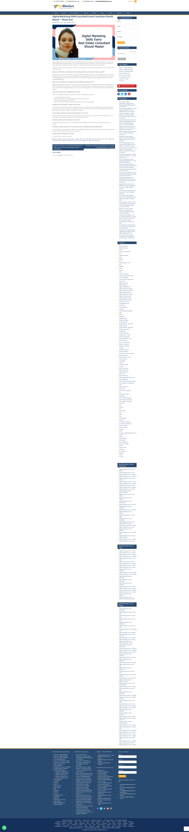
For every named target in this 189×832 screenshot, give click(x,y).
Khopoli (58, 824)
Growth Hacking (123, 340)
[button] (4, 827)
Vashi (103, 821)
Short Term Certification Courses (62, 760)
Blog (55, 139)
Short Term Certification (125, 75)
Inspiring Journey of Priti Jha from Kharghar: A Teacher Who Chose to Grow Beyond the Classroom (127, 128)
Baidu (120, 257)
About (102, 13)
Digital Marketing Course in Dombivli (128, 556)
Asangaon (131, 823)
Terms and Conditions (67, 820)
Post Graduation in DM (124, 77)
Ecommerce (122, 305)
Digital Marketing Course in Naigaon (127, 695)
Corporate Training (123, 79)
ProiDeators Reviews (61, 139)
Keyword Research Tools (125, 357)
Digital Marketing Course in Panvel (127, 504)
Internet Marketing (123, 351)
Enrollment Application (103, 772)
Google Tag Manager (124, 336)
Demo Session (57, 785)
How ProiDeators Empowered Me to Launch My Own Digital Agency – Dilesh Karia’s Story (127, 226)
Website (121, 445)
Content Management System (126, 275)
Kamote (98, 826)
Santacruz (80, 826)
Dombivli (93, 821)
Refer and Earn (86, 820)
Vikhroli (81, 824)
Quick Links (130, 1)
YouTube (121, 456)
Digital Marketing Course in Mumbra (127, 563)
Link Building (122, 360)
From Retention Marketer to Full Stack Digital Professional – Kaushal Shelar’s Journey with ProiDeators (127, 216)
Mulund (98, 823)
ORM (120, 385)
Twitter (106, 139)
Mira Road (86, 821)
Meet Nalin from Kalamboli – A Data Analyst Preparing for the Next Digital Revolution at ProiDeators (128, 110)
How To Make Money (124, 342)
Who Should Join (74, 13)
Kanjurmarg (75, 824)
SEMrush (121, 407)
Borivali (124, 821)
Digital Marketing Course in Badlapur (128, 574)
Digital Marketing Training (125, 299)
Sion (71, 826)
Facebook (121, 309)
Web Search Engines (124, 443)
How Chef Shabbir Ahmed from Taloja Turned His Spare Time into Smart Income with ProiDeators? (127, 144)
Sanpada (130, 824)
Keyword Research (123, 355)
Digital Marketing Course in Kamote (127, 539)
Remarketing (122, 396)
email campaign (82, 140)
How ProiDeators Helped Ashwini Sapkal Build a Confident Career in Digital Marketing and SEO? (127, 231)
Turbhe (114, 824)
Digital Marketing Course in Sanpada (127, 483)
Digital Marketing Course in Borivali (127, 678)
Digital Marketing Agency (104, 778)
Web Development (123, 442)
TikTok (81, 139)
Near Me (114, 821)
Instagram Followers (124, 349)
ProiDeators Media (70, 22)
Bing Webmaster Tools (124, 262)
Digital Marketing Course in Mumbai (127, 744)
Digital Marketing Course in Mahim (127, 632)
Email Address (121, 53)
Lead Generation (123, 359)
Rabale (85, 826)
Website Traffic (122, 447)
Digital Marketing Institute (125, 298)
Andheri (108, 821)
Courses (63, 13)
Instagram (121, 348)
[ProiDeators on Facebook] (97, 808)
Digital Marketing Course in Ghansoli (127, 476)
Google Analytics (123, 325)
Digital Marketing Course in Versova (127, 657)
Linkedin (121, 362)
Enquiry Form (101, 770)
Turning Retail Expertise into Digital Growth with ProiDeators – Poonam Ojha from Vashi (127, 156)
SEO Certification (58, 765)
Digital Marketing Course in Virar (126, 704)
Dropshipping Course (124, 303)
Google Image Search (124, 329)
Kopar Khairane (101, 824)
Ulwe (108, 826)
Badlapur (125, 823)
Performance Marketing (124, 390)
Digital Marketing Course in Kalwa (127, 565)
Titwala (76, 823)
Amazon (121, 249)
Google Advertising (123, 320)
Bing (120, 261)
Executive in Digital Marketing (126, 71)
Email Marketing (123, 307)
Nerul (88, 823)
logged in (61, 155)
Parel (90, 824)
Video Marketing (123, 438)
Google (121, 314)
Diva (110, 823)
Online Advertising (123, 375)
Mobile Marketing (123, 372)
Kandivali (64, 823)
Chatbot (121, 270)
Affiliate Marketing (123, 248)
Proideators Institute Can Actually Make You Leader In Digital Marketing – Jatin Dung (99, 146)
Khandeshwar (58, 826)
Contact (110, 13)
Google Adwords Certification (126, 323)
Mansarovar (131, 826)
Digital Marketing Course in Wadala (127, 525)
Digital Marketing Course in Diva (126, 561)
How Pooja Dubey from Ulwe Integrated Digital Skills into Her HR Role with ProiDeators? (127, 161)
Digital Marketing (123, 285)
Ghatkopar (57, 823)
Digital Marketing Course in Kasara (127, 567)
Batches (94, 13)
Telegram (77, 139)
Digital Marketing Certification (126, 290)
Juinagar (125, 824)
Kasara (68, 824)
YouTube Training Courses (61, 778)
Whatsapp (121, 449)
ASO (120, 253)
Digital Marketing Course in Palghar (127, 735)
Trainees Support (102, 773)
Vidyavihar (65, 826)
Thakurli (104, 826)
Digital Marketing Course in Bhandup (128, 648)
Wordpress (121, 453)
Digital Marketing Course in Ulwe (127, 541)
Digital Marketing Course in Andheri (127, 662)
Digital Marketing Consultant (126, 294)
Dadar (119, 821)
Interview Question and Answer (126, 353)
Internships (56, 798)
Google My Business (124, 333)
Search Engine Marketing (125, 397)
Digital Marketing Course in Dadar (127, 716)
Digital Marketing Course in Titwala (127, 588)
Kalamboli (118, 826)
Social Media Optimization (125, 423)
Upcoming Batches (58, 795)
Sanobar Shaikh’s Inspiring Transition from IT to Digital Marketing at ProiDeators (128, 133)
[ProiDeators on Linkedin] (104, 808)
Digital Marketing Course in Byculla (127, 725)
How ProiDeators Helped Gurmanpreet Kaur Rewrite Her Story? (126, 221)
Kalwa (114, 823)
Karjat (63, 824)
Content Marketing (123, 277)
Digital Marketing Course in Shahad (127, 592)
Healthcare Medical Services (104, 798)
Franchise (56, 792)
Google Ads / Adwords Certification (62, 767)
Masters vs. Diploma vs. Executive (65, 821)
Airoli (94, 824)
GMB (120, 312)
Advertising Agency (123, 246)
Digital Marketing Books (125, 286)
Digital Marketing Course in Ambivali (127, 590)
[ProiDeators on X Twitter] (101, 808)
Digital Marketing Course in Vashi (127, 485)
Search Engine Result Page (125, 401)
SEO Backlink (122, 410)
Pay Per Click (122, 388)
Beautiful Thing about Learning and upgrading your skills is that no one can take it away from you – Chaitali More (68, 147)
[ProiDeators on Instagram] (111, 808)
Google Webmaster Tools (125, 338)
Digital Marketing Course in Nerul (127, 489)
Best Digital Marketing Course (104, 1)
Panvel (92, 823)
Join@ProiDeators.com (73, 1)
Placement (119, 13)
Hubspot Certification (124, 344)
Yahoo (120, 455)
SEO (120, 409)
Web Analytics (122, 440)
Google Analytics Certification (126, 327)
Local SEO (121, 366)
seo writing (96, 140)
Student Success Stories (59, 799)
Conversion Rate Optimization (126, 279)
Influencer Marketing (124, 346)
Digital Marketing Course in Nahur (127, 639)
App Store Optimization (124, 251)
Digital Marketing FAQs (59, 802)
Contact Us (121, 80)
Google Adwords (123, 322)
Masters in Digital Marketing (126, 67)
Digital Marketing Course (125, 296)
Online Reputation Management (126, 383)
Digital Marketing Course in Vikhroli (127, 707)
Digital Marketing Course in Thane (127, 551)
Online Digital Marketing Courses (127, 377)
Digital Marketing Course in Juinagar (127, 487)
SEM (120, 405)
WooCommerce (123, 451)
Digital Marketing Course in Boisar (127, 732)
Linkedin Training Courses (61, 776)
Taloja (119, 824)
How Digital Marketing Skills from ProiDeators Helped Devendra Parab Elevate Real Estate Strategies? (128, 165)
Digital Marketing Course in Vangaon (128, 730)
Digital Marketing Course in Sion (126, 743)
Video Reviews (57, 801)
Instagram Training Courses (62, 773)
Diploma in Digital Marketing (126, 69)
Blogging (121, 266)
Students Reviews (70, 139)
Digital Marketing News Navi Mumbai (111, 827)
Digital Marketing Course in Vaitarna (127, 705)
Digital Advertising (123, 283)
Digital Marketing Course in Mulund (127, 637)
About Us (56, 784)
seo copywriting (90, 140)
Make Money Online (124, 370)
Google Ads (122, 316)
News (127, 13)
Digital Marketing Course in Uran (127, 527)
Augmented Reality (123, 255)
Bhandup (130, 821)
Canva (120, 268)
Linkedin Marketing (123, 364)
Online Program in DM (124, 73)
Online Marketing (123, 379)
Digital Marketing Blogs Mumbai (92, 827)
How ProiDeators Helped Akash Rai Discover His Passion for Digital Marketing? (127, 192)
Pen (75, 826)
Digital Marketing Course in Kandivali (128, 650)
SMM (120, 414)
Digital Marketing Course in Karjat (127, 586)
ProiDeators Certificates (121, 820)
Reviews (85, 13)
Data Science (122, 281)
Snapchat (121, 420)
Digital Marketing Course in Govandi (127, 509)
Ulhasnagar (82, 823)
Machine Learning (123, 368)
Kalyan (80, 821)
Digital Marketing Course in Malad (127, 652)
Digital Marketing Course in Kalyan (127, 552)
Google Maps (122, 331)
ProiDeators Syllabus (109, 820)
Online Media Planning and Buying (127, 381)
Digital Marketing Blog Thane (76, 827)
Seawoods (91, 826)
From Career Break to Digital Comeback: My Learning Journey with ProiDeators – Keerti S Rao (127, 236)
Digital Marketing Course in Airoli (127, 472)
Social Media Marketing (124, 422)
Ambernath (104, 823)
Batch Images (57, 787)
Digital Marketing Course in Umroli (127, 734)
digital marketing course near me (70, 140)
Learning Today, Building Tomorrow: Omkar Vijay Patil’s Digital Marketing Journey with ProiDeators (128, 174)
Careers (56, 793)
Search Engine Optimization (125, 399)
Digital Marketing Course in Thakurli (127, 554)
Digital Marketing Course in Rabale (127, 474)
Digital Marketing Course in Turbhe (127, 481)
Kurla (86, 824)
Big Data (121, 259)
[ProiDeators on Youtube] (107, 808)
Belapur (98, 821)
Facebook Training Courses (61, 771)
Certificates (56, 781)
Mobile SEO (122, 373)
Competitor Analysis (124, 274)
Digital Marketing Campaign (125, 288)
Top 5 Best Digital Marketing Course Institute (93, 139)
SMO (120, 416)
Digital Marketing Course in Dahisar (127, 686)
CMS (120, 272)
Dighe (113, 826)
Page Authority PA (123, 386)
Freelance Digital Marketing (125, 311)
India (76, 821)
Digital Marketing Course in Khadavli (127, 572)
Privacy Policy (77, 820)
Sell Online (121, 403)
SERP (120, 412)
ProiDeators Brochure (96, 820)
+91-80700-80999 (59, 1)
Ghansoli (109, 824)
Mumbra (119, 823)
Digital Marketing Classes (125, 292)
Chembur (70, 823)
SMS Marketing (122, 418)
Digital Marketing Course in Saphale (127, 741)
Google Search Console (124, 335)
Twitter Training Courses (61, 774)
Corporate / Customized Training (62, 762)
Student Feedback (123, 425)
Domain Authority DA (124, 301)
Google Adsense (123, 318)
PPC (120, 392)
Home (56, 13)
